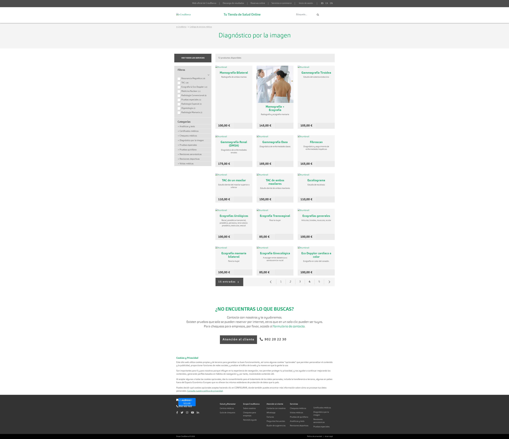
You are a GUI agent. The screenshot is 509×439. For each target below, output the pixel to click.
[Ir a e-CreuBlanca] (183, 14)
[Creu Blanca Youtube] (192, 413)
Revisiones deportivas (299, 426)
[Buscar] (318, 15)
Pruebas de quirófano (299, 417)
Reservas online (258, 3)
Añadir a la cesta (243, 126)
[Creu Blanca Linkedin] (198, 413)
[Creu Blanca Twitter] (182, 413)
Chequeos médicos (298, 409)
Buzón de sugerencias (276, 426)
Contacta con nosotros (276, 409)
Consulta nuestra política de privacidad (205, 391)
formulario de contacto (289, 326)
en (331, 3)
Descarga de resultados (233, 3)
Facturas (270, 417)
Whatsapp (271, 413)
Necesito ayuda (250, 420)
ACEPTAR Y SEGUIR (187, 402)
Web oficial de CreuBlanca (204, 3)
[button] (192, 74)
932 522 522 (185, 406)
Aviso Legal (329, 436)
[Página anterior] (270, 281)
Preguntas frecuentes (276, 421)
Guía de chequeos (227, 413)
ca (326, 3)
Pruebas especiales (321, 427)
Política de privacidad (314, 436)
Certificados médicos (322, 408)
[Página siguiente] (329, 281)
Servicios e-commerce (281, 3)
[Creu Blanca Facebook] (177, 413)
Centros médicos (227, 409)
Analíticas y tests (297, 421)
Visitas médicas (296, 413)
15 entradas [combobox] (230, 283)
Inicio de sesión (306, 3)
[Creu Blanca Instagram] (187, 413)
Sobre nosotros (249, 409)
